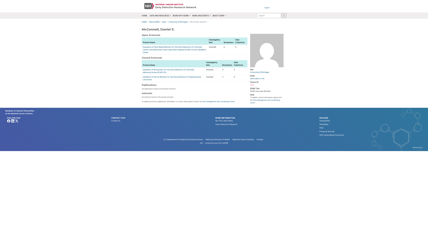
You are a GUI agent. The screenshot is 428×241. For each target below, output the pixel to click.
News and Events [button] (200, 15)
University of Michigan (178, 22)
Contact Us (115, 120)
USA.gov (260, 139)
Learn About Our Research (226, 124)
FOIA (321, 128)
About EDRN (154, 22)
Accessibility (324, 120)
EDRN (144, 22)
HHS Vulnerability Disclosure (331, 135)
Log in (267, 7)
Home (144, 15)
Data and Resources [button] (160, 15)
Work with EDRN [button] (181, 15)
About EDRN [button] (219, 15)
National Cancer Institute (243, 139)
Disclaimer (323, 124)
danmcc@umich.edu (257, 78)
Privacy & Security (326, 131)
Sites (164, 22)
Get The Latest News (224, 120)
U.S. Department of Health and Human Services (183, 139)
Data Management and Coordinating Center (218, 101)
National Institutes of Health (218, 139)
